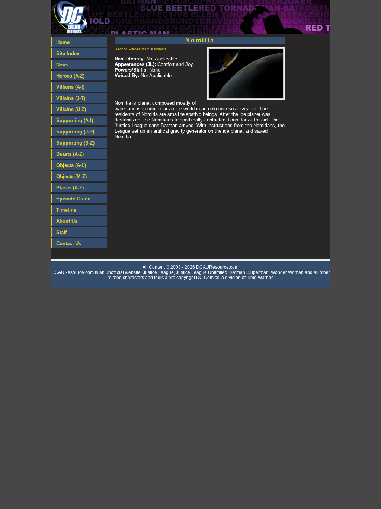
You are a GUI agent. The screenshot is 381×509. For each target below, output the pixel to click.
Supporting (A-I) (74, 120)
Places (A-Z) (70, 187)
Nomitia (160, 49)
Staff (61, 232)
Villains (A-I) (70, 87)
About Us (66, 221)
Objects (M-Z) (71, 176)
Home (63, 42)
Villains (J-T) (70, 98)
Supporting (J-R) (75, 132)
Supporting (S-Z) (75, 143)
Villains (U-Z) (71, 109)
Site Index (67, 53)
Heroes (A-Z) (70, 76)
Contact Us (68, 243)
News (62, 64)
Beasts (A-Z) (70, 154)
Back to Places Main (132, 49)
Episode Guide (73, 199)
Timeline (66, 210)
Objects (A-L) (71, 165)
